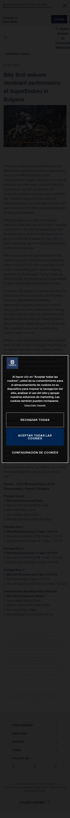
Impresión (41, 405)
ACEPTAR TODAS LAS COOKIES (35, 437)
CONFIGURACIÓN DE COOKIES (35, 452)
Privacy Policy (30, 405)
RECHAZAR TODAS (34, 419)
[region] (35, 409)
